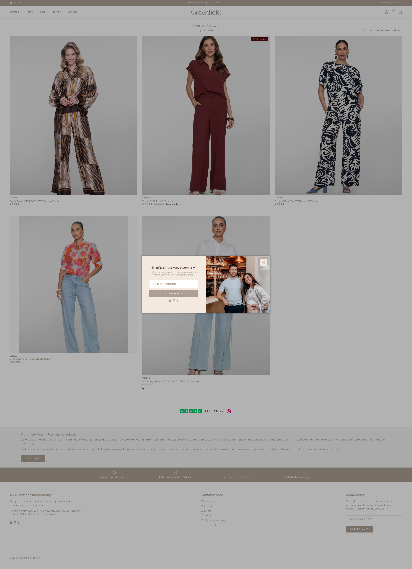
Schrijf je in (174, 294)
